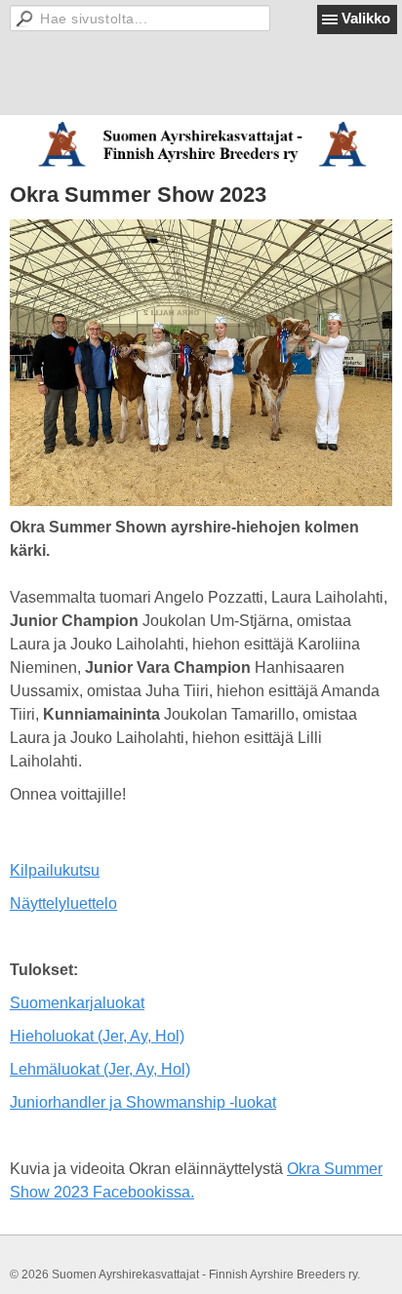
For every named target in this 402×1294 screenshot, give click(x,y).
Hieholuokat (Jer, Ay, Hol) (97, 1036)
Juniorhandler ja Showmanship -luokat (143, 1102)
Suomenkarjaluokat (77, 1003)
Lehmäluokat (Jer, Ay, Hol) (100, 1069)
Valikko (366, 18)
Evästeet (169, 1255)
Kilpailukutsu (55, 870)
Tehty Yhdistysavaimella (74, 1255)
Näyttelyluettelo (63, 903)
